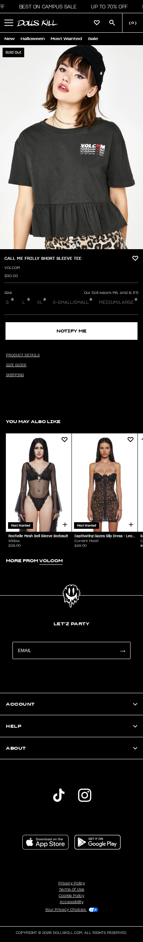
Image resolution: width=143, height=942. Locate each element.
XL (40, 302)
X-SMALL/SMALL (71, 302)
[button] (46, 7)
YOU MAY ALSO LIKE (33, 421)
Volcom (12, 268)
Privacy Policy (71, 883)
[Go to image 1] (66, 244)
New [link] (9, 38)
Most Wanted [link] (66, 38)
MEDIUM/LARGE (116, 302)
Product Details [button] (23, 355)
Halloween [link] (33, 38)
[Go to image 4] (78, 244)
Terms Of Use (71, 889)
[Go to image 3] (74, 244)
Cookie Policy (71, 896)
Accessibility (72, 902)
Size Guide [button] (16, 365)
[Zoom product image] (71, 147)
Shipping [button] (15, 375)
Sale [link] (93, 38)
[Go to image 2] (70, 244)
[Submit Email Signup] (122, 650)
